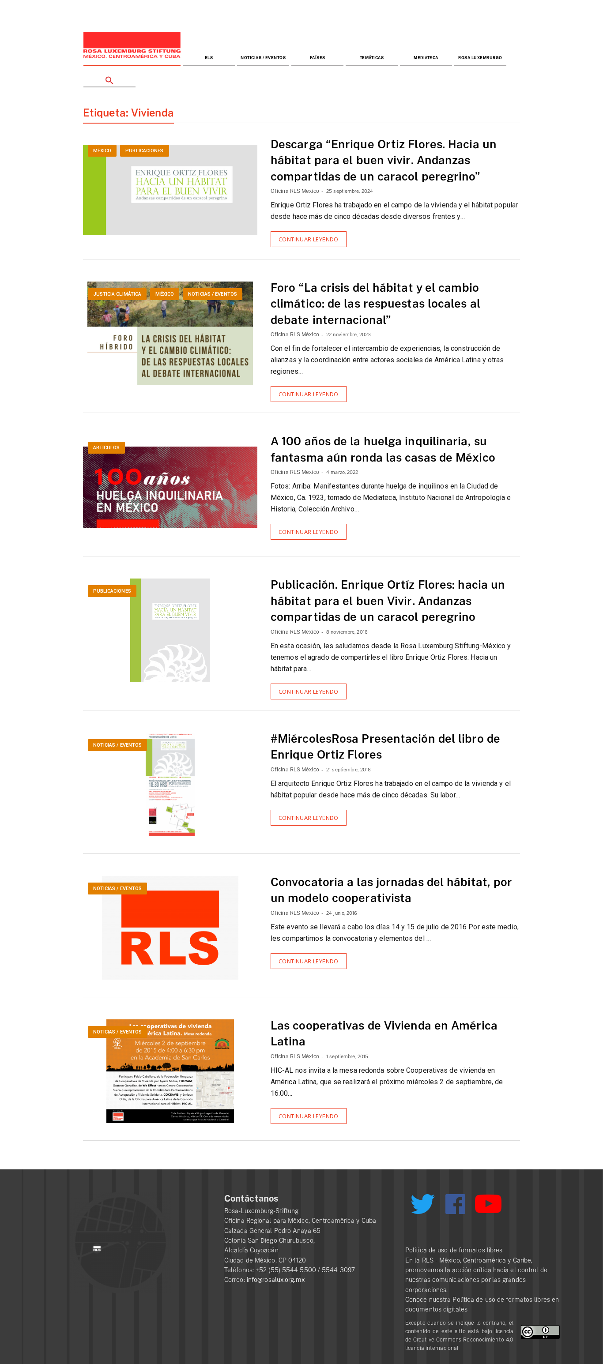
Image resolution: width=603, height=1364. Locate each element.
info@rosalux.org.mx (276, 1280)
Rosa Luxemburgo (480, 58)
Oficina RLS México (295, 191)
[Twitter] (422, 1207)
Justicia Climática (117, 294)
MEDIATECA (426, 58)
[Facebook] (455, 1204)
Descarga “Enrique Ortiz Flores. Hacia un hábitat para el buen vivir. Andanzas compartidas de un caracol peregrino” (384, 161)
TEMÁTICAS (372, 58)
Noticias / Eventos (263, 58)
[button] (109, 77)
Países (317, 58)
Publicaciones (144, 151)
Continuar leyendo (309, 239)
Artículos (106, 448)
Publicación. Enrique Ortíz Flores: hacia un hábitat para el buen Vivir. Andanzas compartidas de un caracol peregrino (388, 601)
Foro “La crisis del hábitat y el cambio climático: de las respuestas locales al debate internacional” (375, 304)
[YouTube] (488, 1208)
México (102, 151)
